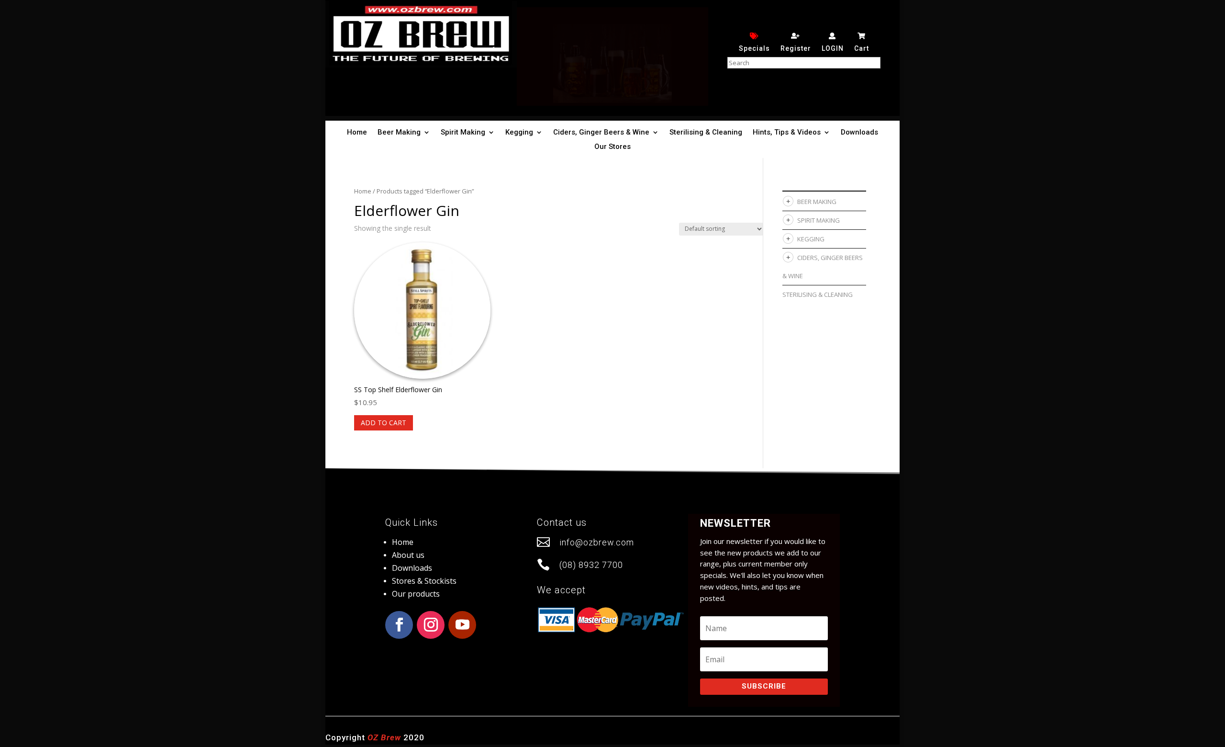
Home (357, 132)
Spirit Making (463, 132)
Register (795, 48)
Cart (861, 48)
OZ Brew (384, 737)
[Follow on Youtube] (462, 625)
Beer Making (399, 132)
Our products (416, 594)
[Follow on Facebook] (399, 625)
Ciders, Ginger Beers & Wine (601, 132)
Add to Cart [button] (383, 422)
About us (408, 555)
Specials (754, 48)
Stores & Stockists (424, 581)
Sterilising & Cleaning (705, 132)
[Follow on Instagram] (431, 625)
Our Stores (612, 147)
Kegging (519, 132)
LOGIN (833, 48)
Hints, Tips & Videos (787, 132)
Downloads (859, 132)
